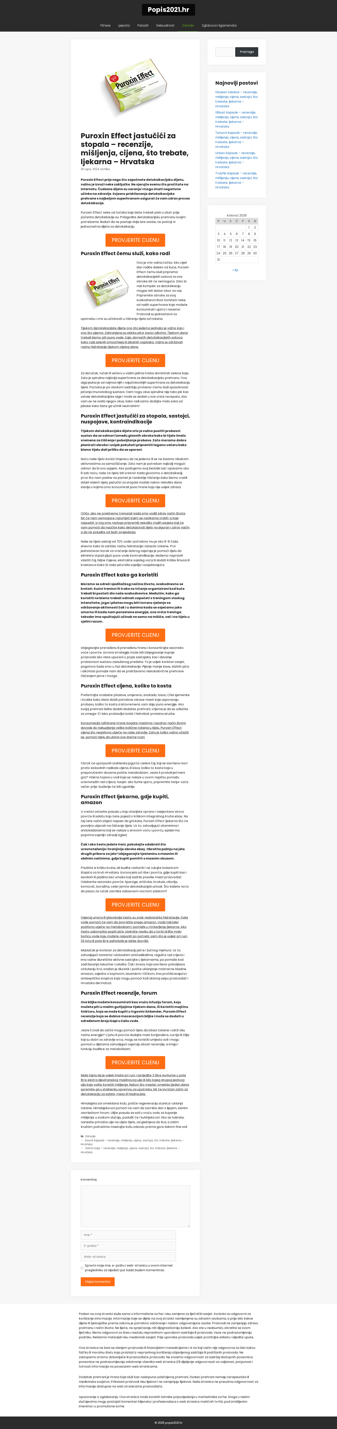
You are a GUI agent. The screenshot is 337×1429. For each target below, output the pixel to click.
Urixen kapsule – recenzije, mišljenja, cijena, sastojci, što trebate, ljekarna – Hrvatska (236, 160)
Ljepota (124, 25)
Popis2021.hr (168, 9)
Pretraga (247, 52)
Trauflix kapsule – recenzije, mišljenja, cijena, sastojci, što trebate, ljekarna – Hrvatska (236, 180)
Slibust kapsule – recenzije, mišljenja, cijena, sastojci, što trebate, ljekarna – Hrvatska (236, 119)
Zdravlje (188, 25)
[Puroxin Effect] (107, 288)
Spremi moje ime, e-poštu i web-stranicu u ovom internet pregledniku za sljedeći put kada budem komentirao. (129, 1267)
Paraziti (142, 25)
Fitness (105, 25)
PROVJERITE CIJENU (135, 240)
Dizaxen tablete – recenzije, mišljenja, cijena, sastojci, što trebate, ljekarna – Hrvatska (236, 99)
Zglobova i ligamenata (219, 25)
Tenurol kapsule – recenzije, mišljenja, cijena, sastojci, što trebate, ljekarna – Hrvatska (236, 139)
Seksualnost (165, 25)
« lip (235, 270)
